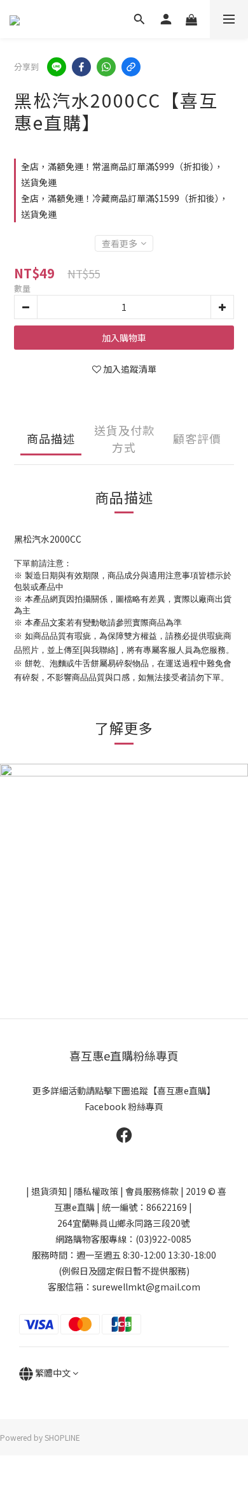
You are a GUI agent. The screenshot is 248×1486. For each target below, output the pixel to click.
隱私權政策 (96, 1191)
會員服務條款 (152, 1191)
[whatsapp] (106, 66)
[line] (56, 66)
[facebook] (81, 66)
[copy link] (131, 66)
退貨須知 (49, 1191)
